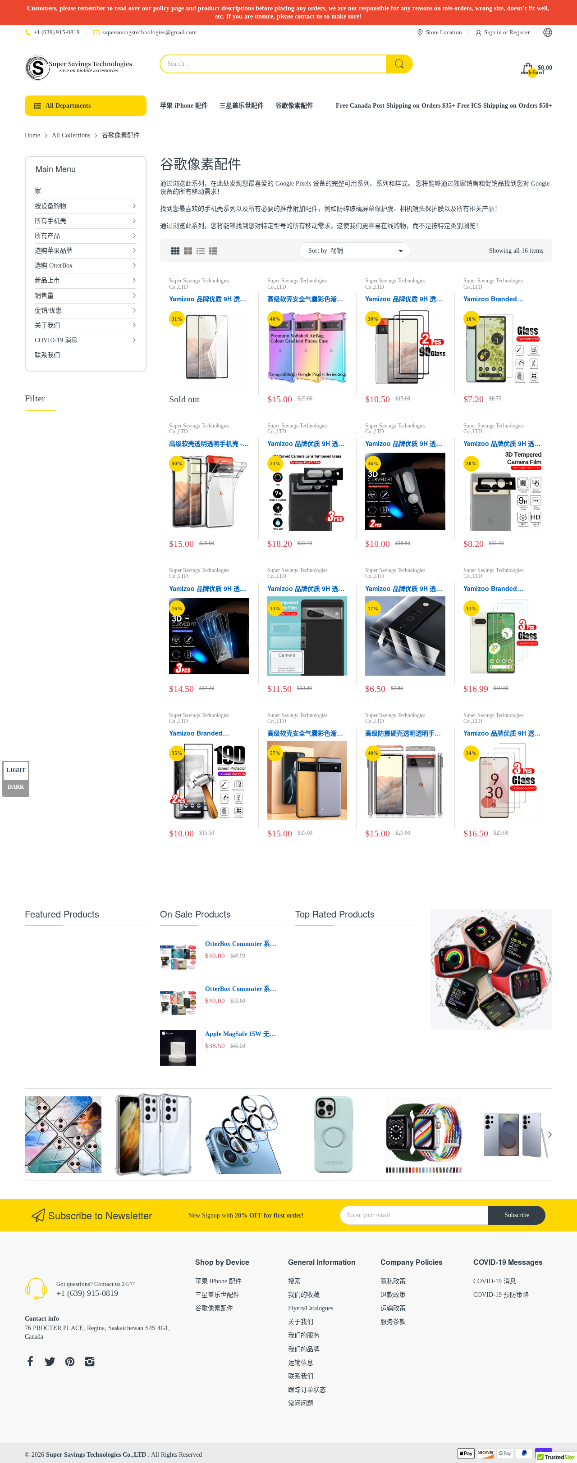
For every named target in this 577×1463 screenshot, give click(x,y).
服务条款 (393, 1321)
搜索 (294, 1281)
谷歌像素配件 (214, 1308)
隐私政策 (393, 1281)
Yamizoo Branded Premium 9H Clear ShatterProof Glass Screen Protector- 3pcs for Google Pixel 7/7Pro (498, 588)
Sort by (317, 250)
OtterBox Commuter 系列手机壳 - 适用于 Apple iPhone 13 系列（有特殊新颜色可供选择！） (241, 944)
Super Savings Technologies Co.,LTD (199, 283)
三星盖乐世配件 (217, 1294)
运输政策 (393, 1308)
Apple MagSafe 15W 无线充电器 (240, 1035)
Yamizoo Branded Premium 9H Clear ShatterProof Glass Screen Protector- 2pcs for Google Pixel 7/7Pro (204, 733)
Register (519, 32)
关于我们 (300, 1321)
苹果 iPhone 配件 (218, 1281)
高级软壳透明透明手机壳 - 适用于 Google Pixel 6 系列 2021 (209, 443)
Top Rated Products (335, 913)
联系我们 (300, 1376)
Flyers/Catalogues (310, 1308)
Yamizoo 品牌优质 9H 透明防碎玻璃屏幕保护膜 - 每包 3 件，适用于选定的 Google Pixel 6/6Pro (501, 733)
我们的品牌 (304, 1349)
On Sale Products (195, 913)
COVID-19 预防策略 (501, 1294)
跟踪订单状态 (307, 1389)
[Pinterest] (69, 1362)
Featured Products (62, 913)
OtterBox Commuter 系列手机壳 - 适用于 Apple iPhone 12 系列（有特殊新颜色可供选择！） (241, 990)
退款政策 (393, 1294)
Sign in (493, 32)
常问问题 (300, 1403)
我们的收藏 (304, 1294)
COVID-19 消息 (494, 1281)
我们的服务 (304, 1335)
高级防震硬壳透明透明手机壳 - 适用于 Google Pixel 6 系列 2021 (404, 733)
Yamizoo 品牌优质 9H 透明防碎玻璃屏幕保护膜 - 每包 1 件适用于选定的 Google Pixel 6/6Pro (207, 299)
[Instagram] (89, 1362)
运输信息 (300, 1362)
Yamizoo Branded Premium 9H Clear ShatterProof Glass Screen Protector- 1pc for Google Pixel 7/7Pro (501, 299)
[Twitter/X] (50, 1362)
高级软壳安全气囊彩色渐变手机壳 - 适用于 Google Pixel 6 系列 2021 (305, 299)
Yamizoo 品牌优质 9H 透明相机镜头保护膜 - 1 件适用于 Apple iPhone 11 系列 (305, 443)
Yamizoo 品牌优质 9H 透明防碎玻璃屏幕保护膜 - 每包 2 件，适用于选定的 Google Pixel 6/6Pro (403, 299)
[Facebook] (30, 1362)
